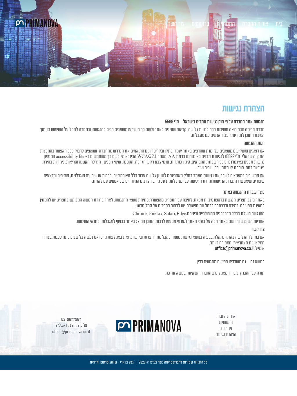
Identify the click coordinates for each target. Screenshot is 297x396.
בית (279, 24)
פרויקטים (200, 24)
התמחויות (225, 24)
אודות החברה (255, 24)
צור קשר (176, 24)
